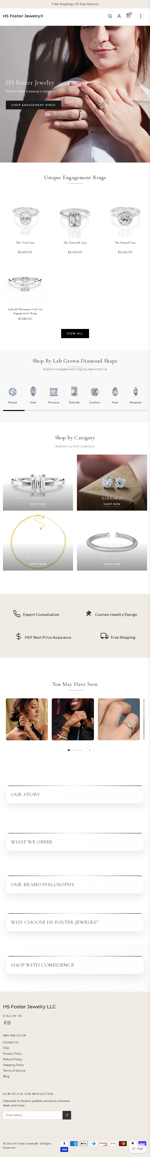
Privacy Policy (12, 1053)
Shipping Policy (13, 1065)
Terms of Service (14, 1070)
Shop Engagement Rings (34, 104)
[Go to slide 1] (69, 750)
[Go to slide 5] (81, 750)
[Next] (90, 750)
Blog (6, 1076)
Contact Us (10, 1042)
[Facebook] (5, 1024)
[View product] (27, 719)
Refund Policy (12, 1059)
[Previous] (60, 750)
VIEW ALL (75, 333)
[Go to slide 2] (72, 750)
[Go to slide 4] (78, 750)
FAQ (6, 1048)
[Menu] (140, 16)
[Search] (110, 16)
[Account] (119, 16)
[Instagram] (9, 1024)
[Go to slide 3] (75, 750)
